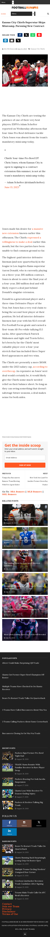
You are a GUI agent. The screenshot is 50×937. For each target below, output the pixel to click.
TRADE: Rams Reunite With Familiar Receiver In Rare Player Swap (30, 767)
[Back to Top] (25, 934)
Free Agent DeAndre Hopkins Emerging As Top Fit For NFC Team (25, 610)
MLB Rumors (34, 491)
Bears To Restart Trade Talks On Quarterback (23, 698)
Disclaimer (9, 911)
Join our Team (10, 906)
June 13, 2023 (11, 187)
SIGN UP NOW (25, 465)
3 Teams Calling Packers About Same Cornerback (25, 721)
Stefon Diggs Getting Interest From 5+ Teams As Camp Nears (24, 587)
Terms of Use (10, 913)
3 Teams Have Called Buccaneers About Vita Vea (24, 710)
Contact (7, 903)
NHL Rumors (9, 494)
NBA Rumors (17, 491)
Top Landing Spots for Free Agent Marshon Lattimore (22, 564)
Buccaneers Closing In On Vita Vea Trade (21, 733)
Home (3, 14)
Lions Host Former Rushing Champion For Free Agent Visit (23, 518)
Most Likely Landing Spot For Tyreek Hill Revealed (25, 634)
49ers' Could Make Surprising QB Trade (20, 663)
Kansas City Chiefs (38, 49)
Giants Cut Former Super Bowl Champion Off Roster (22, 541)
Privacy (7, 908)
